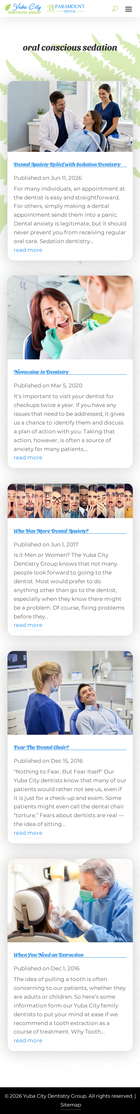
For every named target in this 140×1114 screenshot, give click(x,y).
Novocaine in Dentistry (41, 372)
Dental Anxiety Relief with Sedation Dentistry (67, 164)
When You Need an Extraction (48, 954)
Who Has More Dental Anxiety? (51, 531)
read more (28, 250)
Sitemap (71, 1105)
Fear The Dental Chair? (41, 747)
